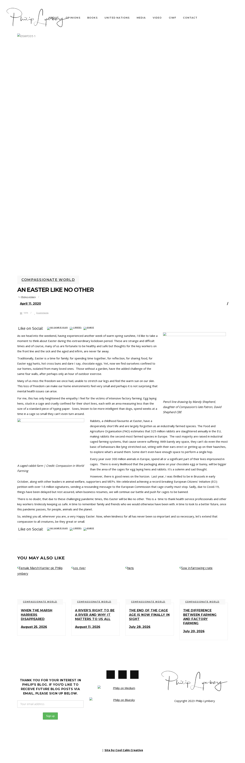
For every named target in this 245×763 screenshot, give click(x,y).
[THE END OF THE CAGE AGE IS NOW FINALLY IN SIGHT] (149, 584)
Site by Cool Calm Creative (124, 750)
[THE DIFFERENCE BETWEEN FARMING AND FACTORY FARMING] (204, 584)
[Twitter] (122, 674)
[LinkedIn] (134, 674)
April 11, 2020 (30, 303)
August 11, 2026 (87, 627)
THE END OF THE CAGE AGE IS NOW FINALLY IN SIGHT (149, 615)
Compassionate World (48, 280)
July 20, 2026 (194, 631)
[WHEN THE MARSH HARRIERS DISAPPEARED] (41, 584)
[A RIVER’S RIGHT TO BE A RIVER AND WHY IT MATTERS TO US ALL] (95, 584)
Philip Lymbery (28, 297)
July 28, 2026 (139, 627)
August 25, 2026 (34, 627)
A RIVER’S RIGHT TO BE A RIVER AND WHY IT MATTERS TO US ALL (95, 615)
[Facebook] (110, 674)
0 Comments (42, 313)
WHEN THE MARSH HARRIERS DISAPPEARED (36, 615)
